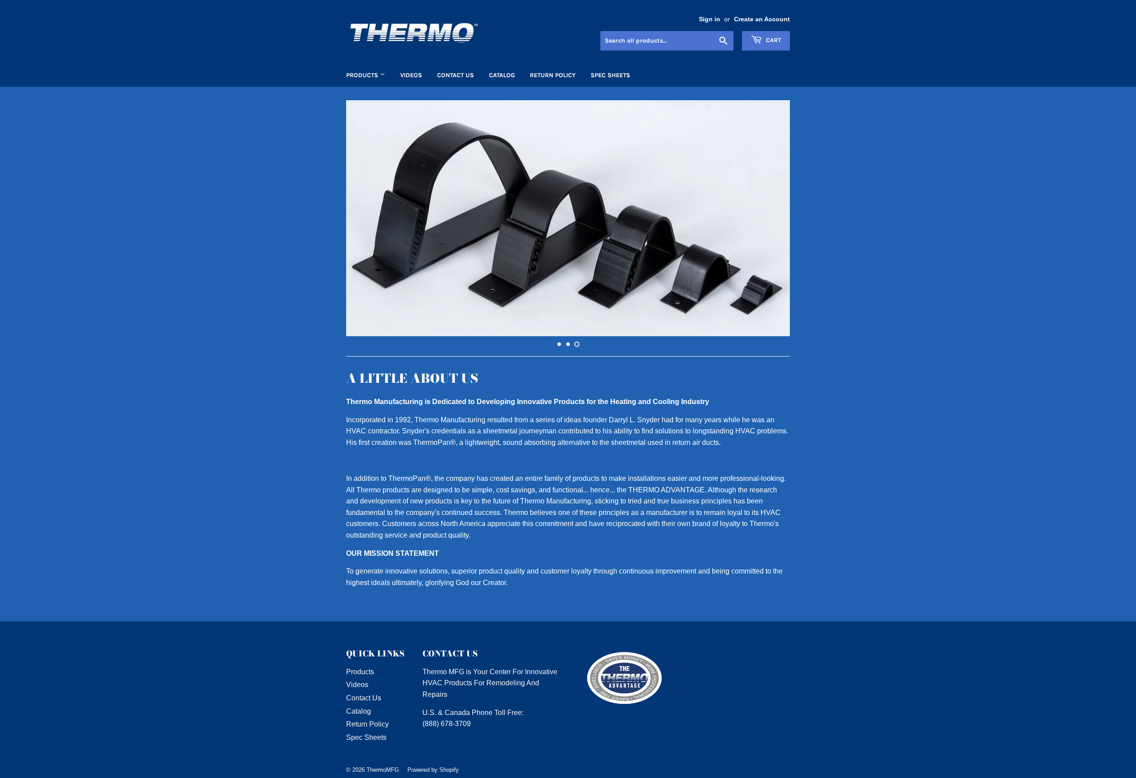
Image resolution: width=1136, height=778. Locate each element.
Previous (365, 218)
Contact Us (455, 75)
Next (771, 218)
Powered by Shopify (433, 769)
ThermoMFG (383, 769)
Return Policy (553, 75)
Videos (411, 75)
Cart (772, 40)
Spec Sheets (610, 75)
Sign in (709, 19)
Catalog (502, 75)
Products (363, 75)
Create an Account (762, 19)
